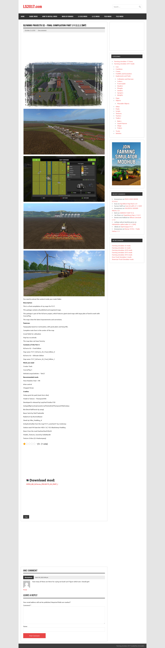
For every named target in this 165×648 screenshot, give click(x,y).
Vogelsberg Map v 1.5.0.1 (132, 215)
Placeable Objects (123, 103)
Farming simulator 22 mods (121, 248)
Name (25, 626)
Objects (118, 100)
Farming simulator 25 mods (121, 245)
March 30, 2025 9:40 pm (41, 577)
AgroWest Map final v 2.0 (128, 204)
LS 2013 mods (82, 16)
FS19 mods (107, 16)
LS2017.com (32, 6)
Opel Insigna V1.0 (127, 227)
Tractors (118, 116)
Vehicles (118, 133)
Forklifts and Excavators (124, 74)
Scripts (118, 111)
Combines (119, 69)
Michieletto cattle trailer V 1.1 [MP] (124, 224)
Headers (120, 86)
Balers (119, 121)
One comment (42, 30)
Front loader (121, 83)
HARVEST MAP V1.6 (127, 213)
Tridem (119, 128)
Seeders (120, 90)
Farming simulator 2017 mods (124, 64)
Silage (119, 126)
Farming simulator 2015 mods (122, 252)
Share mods (33, 16)
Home (23, 16)
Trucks (118, 131)
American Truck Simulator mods (123, 259)
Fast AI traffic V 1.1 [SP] (133, 206)
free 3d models (139, 646)
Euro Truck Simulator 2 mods (121, 257)
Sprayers (120, 93)
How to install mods (49, 16)
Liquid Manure (122, 123)
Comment (27, 605)
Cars (117, 67)
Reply (25, 589)
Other (118, 106)
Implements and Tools (123, 76)
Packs (118, 109)
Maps (26, 517)
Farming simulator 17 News (123, 61)
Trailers (118, 118)
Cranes (118, 71)
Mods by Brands (67, 16)
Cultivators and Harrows (125, 79)
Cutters (119, 81)
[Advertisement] (64, 45)
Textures (119, 113)
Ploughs (120, 88)
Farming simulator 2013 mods (122, 255)
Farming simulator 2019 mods (122, 250)
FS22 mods (119, 16)
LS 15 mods (96, 16)
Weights (120, 95)
